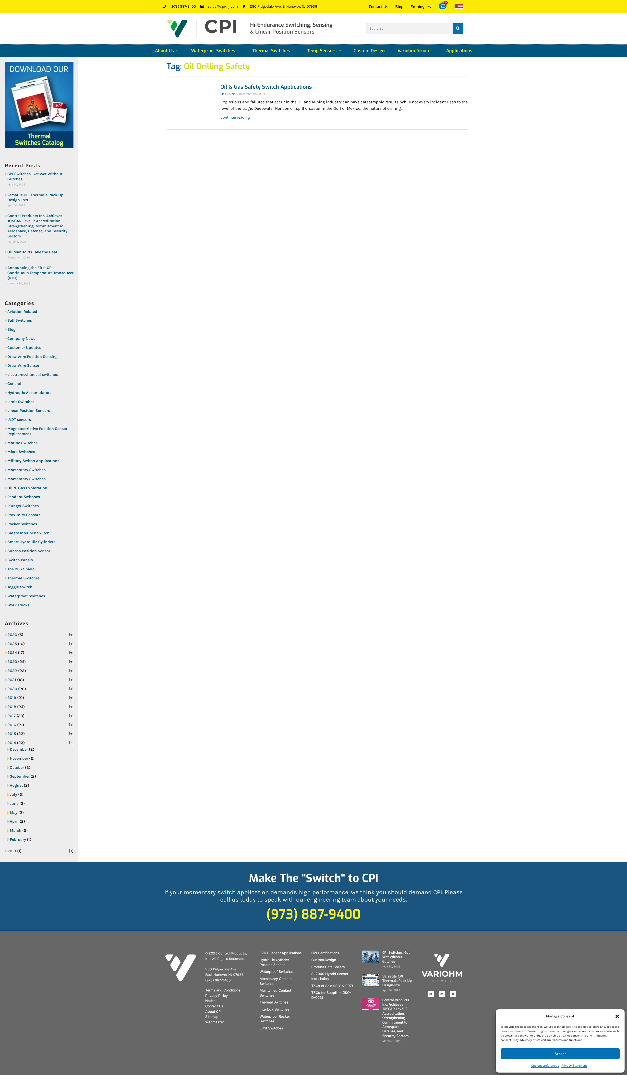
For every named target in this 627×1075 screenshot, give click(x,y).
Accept (560, 1053)
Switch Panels (20, 560)
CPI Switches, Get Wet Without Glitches (34, 176)
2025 (12, 643)
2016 (11, 724)
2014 (11, 742)
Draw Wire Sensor (23, 365)
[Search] (458, 28)
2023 (12, 661)
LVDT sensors (19, 419)
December (19, 749)
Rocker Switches (22, 524)
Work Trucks (18, 605)
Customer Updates (24, 347)
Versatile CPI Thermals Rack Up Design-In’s (35, 197)
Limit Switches (20, 401)
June (14, 803)
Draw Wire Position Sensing (32, 356)
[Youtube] (453, 994)
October (17, 767)
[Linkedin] (442, 994)
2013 (11, 851)
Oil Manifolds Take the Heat (32, 252)
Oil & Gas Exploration (27, 488)
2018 (11, 706)
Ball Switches (19, 320)
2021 (11, 679)
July (13, 794)
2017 (11, 715)
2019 (11, 697)
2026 (12, 634)
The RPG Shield (21, 569)
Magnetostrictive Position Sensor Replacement (37, 431)
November (19, 758)
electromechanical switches (32, 374)
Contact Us (378, 6)
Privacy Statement (574, 1065)
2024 (12, 652)
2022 (12, 670)
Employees (420, 6)
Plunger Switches (23, 505)
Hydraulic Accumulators (29, 392)
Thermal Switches (23, 578)
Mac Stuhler (228, 94)
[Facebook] (431, 994)
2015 (11, 733)
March (15, 830)
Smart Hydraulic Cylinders (31, 541)
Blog (399, 6)
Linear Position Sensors (28, 410)
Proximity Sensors (23, 515)
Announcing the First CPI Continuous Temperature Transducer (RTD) (40, 272)
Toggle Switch (19, 587)
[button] (617, 1016)
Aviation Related (22, 311)
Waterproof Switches (26, 596)
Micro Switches (21, 451)
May (13, 812)
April (14, 821)
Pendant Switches (23, 496)
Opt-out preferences (545, 1065)
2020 (12, 688)
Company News (21, 338)
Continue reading (235, 117)
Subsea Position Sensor (28, 551)
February (18, 839)
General (14, 383)
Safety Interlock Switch (28, 533)
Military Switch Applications (33, 460)
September (20, 776)
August (16, 785)
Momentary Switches (26, 469)
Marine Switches (22, 442)
